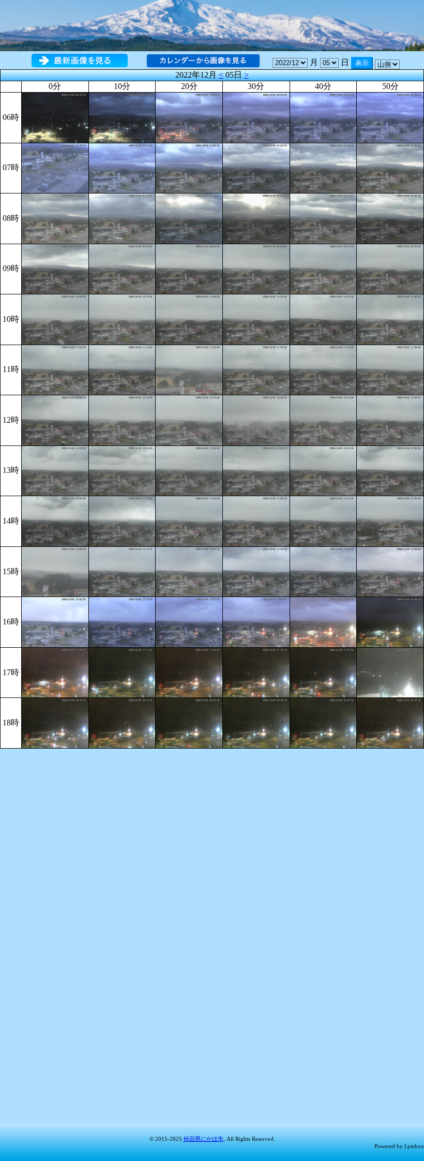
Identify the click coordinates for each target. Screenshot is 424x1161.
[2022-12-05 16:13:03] (122, 621)
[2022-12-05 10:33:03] (256, 318)
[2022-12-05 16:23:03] (189, 621)
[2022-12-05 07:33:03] (256, 166)
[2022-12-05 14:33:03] (256, 520)
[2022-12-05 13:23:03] (189, 470)
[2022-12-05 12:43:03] (323, 419)
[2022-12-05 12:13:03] (122, 419)
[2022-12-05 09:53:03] (390, 268)
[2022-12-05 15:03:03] (55, 571)
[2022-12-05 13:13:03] (122, 470)
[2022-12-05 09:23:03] (189, 268)
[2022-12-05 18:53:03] (390, 722)
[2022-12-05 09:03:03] (55, 268)
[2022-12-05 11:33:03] (256, 369)
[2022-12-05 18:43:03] (323, 722)
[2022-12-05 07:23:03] (189, 166)
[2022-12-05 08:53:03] (390, 217)
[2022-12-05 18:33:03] (256, 722)
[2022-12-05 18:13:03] (122, 722)
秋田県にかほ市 (203, 1139)
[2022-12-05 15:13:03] (122, 571)
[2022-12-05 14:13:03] (122, 520)
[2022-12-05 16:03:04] (55, 621)
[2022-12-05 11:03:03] (55, 369)
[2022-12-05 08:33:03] (256, 217)
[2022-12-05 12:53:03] (390, 419)
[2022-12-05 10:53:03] (390, 318)
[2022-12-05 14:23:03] (189, 520)
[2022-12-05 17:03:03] (55, 671)
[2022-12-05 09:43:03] (323, 268)
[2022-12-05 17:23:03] (189, 671)
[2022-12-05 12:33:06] (256, 419)
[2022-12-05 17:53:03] (390, 671)
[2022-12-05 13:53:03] (390, 470)
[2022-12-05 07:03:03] (55, 166)
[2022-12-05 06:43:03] (323, 116)
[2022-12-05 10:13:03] (122, 318)
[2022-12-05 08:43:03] (323, 217)
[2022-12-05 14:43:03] (323, 520)
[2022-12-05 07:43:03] (323, 166)
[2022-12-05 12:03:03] (55, 419)
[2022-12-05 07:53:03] (390, 166)
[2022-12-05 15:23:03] (189, 571)
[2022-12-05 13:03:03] (55, 470)
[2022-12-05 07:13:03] (122, 166)
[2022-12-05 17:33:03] (256, 671)
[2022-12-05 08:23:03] (189, 217)
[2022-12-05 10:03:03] (55, 318)
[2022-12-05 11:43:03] (323, 369)
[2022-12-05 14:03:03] (55, 520)
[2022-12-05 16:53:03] (390, 621)
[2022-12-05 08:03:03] (55, 217)
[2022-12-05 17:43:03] (323, 671)
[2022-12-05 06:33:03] (256, 116)
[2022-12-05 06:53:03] (390, 116)
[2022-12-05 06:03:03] (55, 116)
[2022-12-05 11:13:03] (122, 369)
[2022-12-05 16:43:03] (323, 621)
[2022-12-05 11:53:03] (390, 369)
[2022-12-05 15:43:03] (323, 571)
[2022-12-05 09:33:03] (256, 268)
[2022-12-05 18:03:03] (55, 722)
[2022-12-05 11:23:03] (189, 369)
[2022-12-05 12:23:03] (189, 419)
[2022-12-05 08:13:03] (122, 217)
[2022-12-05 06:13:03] (122, 116)
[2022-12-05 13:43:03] (323, 470)
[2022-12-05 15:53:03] (390, 571)
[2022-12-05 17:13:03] (122, 671)
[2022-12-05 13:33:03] (256, 470)
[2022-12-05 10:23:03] (189, 318)
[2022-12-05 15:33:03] (256, 571)
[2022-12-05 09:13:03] (122, 268)
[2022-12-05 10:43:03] (323, 318)
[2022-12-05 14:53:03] (390, 520)
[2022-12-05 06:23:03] (189, 116)
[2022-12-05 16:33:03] (256, 621)
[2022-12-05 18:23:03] (189, 722)
